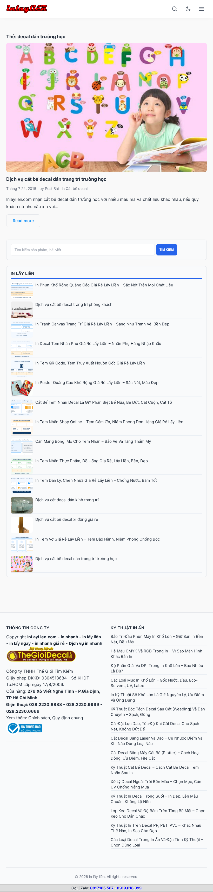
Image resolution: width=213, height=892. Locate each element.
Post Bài (52, 188)
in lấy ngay (20, 643)
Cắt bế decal (77, 188)
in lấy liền (91, 636)
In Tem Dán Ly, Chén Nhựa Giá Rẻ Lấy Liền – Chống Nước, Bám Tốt (96, 480)
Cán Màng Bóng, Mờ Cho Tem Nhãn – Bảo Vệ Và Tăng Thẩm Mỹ (93, 441)
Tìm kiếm (166, 250)
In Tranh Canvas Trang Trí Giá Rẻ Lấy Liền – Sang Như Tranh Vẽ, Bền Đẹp (102, 324)
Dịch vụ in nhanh (85, 643)
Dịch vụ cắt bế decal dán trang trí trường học (56, 179)
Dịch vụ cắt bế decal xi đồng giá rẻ (66, 519)
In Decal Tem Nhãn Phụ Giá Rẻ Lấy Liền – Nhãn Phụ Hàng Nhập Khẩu (98, 343)
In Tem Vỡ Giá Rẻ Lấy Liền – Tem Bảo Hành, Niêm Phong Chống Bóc (97, 539)
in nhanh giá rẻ (50, 643)
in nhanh (69, 636)
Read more (23, 220)
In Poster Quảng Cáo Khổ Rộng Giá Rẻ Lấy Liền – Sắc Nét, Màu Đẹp (96, 382)
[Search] (174, 9)
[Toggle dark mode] (188, 9)
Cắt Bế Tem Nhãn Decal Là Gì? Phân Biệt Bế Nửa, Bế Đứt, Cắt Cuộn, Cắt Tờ (103, 402)
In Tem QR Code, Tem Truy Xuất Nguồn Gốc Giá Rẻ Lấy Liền (90, 363)
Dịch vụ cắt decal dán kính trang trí (67, 499)
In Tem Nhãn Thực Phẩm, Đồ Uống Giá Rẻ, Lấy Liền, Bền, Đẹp (91, 460)
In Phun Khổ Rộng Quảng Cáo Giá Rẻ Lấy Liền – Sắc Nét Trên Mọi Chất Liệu (104, 285)
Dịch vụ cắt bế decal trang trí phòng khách (73, 304)
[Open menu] (201, 9)
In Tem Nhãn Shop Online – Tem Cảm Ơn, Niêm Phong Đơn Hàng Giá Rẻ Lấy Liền (109, 421)
